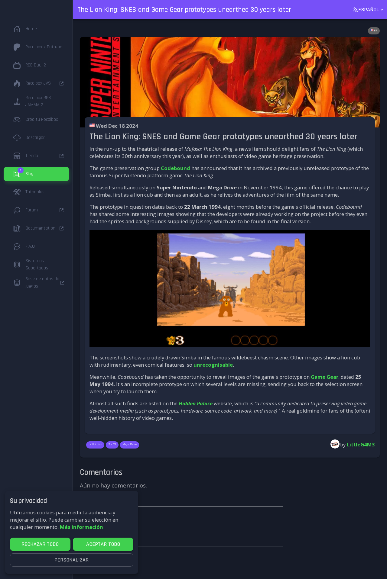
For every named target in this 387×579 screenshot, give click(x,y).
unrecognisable (213, 364)
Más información (81, 526)
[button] (36, 29)
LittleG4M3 (361, 444)
